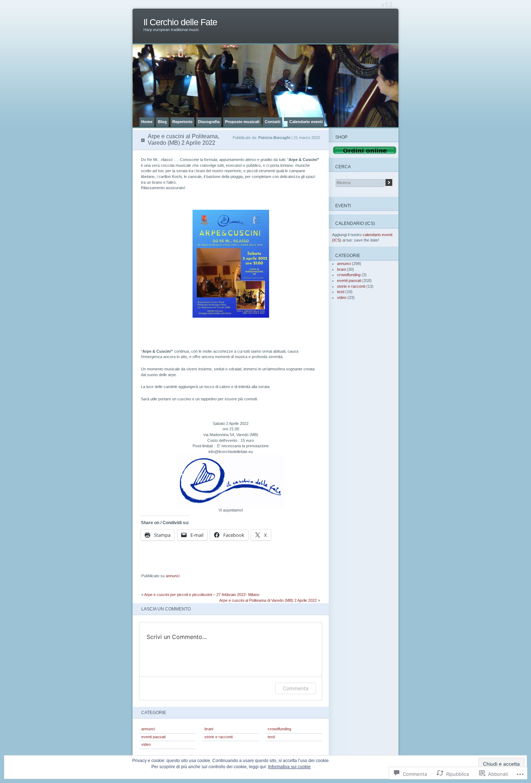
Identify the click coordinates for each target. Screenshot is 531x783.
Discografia (209, 121)
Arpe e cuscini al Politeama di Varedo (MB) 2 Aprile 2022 (268, 600)
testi (271, 737)
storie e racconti (218, 737)
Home (146, 121)
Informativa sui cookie (289, 766)
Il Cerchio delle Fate (180, 22)
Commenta (295, 688)
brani (208, 729)
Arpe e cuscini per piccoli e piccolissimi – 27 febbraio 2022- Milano (201, 594)
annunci (173, 576)
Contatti (272, 121)
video (146, 744)
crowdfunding (279, 729)
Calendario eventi (306, 121)
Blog (162, 121)
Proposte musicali (242, 121)
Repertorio (182, 121)
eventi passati (153, 737)
